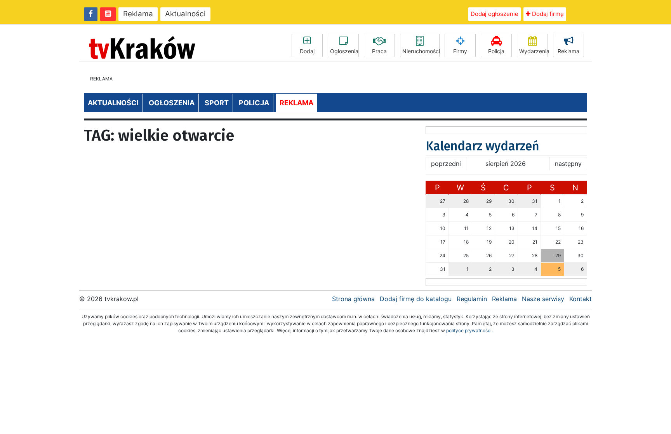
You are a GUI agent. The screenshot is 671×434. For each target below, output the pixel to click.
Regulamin (472, 299)
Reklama (138, 13)
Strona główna (353, 299)
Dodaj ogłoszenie (494, 13)
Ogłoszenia (344, 51)
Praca (379, 51)
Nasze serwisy (543, 299)
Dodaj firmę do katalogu (416, 299)
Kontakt (580, 299)
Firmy (460, 51)
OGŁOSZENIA (172, 103)
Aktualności (185, 13)
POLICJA (254, 103)
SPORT (217, 103)
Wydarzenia (533, 51)
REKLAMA (296, 103)
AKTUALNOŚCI (113, 103)
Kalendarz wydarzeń (482, 146)
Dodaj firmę (547, 13)
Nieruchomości (421, 51)
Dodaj (307, 51)
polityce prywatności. (469, 330)
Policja (496, 51)
